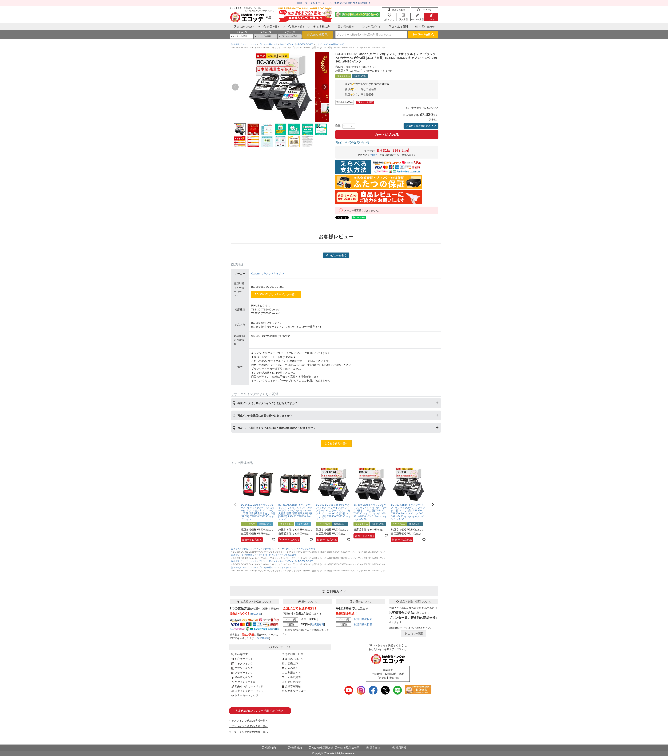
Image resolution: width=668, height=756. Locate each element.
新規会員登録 (398, 10)
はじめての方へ (293, 658)
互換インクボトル (245, 681)
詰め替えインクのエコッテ (243, 44)
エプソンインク (243, 668)
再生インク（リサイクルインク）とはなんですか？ (267, 403)
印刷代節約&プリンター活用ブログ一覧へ (260, 710)
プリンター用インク (268, 44)
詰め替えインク (243, 677)
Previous (235, 87)
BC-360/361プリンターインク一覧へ (276, 294)
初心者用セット (243, 658)
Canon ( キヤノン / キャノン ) (268, 273)
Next (324, 87)
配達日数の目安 (363, 619)
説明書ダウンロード (296, 690)
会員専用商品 (292, 686)
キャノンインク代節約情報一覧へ (248, 720)
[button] (235, 505)
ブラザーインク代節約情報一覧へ (248, 731)
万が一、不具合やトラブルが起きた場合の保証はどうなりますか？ (276, 427)
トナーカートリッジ (246, 695)
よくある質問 (400, 26)
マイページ (427, 10)
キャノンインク (243, 663)
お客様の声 (323, 26)
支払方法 (256, 613)
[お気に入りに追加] (274, 540)
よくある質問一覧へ (336, 443)
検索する (317, 35)
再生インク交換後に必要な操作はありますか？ (264, 415)
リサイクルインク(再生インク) (330, 44)
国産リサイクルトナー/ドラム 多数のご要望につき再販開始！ (334, 2)
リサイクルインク (288, 549)
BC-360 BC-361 (305, 44)
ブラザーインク (243, 672)
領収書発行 (263, 638)
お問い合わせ (427, 26)
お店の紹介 (347, 26)
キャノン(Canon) (288, 44)
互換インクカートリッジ (248, 686)
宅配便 (373, 155)
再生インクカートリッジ (248, 690)
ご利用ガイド (373, 26)
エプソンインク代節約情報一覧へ (248, 726)
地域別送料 (317, 624)
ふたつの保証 (415, 633)
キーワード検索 (421, 34)
